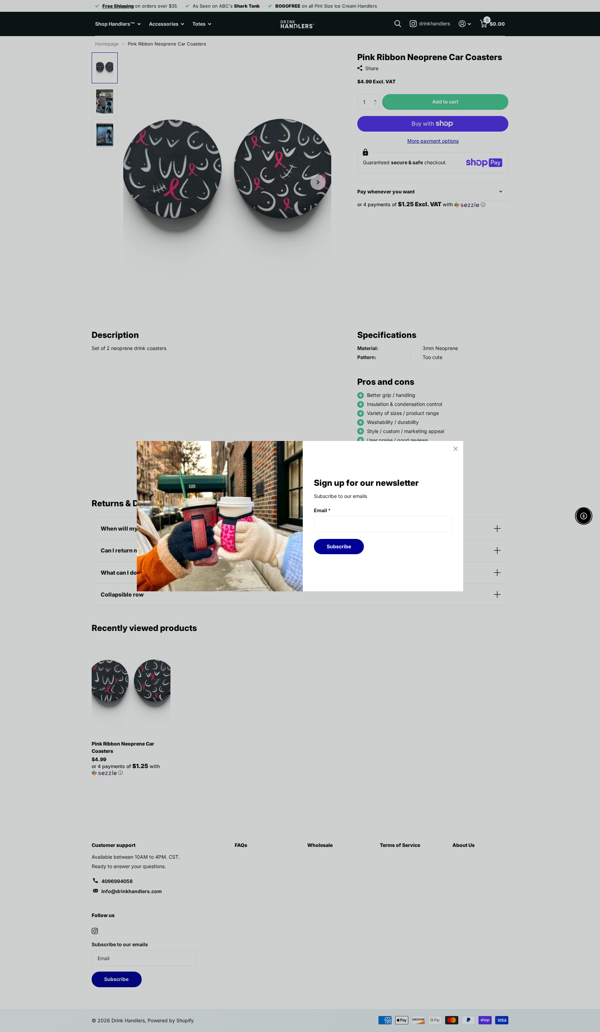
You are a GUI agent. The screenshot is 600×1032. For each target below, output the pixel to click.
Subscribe (339, 546)
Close (455, 448)
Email (322, 510)
